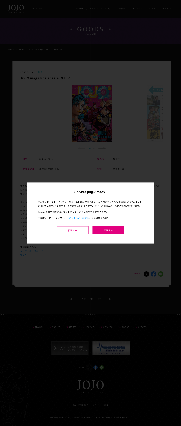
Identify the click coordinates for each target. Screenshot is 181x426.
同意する (108, 230)
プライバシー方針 (78, 217)
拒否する (72, 230)
